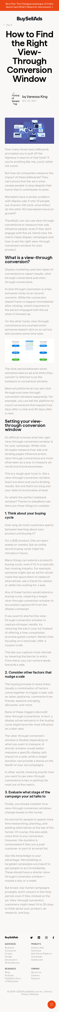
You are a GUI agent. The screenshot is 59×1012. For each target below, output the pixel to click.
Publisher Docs (13, 978)
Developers (11, 959)
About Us (36, 972)
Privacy (25, 994)
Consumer (10, 950)
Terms (48, 991)
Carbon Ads (37, 947)
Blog (7, 972)
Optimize (36, 950)
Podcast (9, 975)
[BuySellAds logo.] (29, 19)
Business (9, 947)
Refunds (34, 994)
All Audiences (12, 962)
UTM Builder (11, 981)
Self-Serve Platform (41, 953)
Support (35, 978)
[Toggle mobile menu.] (52, 1004)
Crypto (8, 953)
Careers (35, 975)
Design (8, 956)
